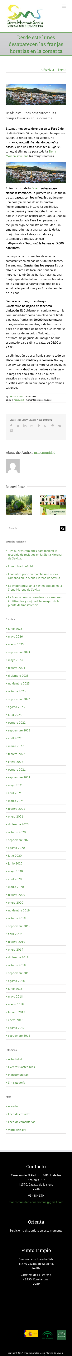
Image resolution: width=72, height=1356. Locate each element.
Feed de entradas (19, 1114)
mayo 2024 (15, 660)
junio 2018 (15, 988)
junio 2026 (15, 628)
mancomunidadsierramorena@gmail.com (36, 1202)
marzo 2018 (16, 1004)
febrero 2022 (16, 754)
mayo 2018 (15, 996)
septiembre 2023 (19, 699)
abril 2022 (15, 738)
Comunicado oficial (20, 566)
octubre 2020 (17, 832)
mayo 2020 (15, 871)
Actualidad (19, 399)
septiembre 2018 (19, 973)
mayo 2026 (15, 636)
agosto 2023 (16, 707)
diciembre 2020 (18, 824)
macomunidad (15, 396)
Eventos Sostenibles (21, 1067)
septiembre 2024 (19, 652)
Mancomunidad (18, 1075)
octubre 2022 (17, 722)
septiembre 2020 (19, 840)
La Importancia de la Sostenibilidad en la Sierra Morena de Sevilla (35, 587)
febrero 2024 (16, 668)
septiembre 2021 (19, 777)
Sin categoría (16, 1082)
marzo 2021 (16, 801)
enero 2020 (15, 902)
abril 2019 (15, 934)
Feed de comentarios (21, 1122)
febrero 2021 (16, 808)
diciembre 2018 (18, 957)
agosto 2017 (16, 1028)
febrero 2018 (16, 1012)
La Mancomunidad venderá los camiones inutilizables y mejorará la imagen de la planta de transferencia (35, 601)
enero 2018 (15, 1020)
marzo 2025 (16, 644)
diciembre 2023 (18, 675)
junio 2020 (15, 863)
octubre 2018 (17, 965)
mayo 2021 (15, 785)
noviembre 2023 (19, 683)
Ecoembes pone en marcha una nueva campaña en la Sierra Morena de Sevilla (34, 576)
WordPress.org (17, 1130)
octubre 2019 (17, 918)
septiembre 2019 (19, 926)
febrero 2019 (16, 942)
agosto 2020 (16, 848)
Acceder (13, 1106)
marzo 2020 (16, 887)
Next (61, 69)
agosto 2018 (16, 981)
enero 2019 (15, 949)
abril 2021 (15, 793)
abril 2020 (15, 879)
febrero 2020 (16, 895)
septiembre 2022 (19, 730)
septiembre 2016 (19, 1035)
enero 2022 (15, 762)
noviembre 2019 (19, 910)
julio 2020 (15, 855)
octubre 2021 (17, 769)
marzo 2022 (16, 746)
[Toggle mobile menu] (64, 6)
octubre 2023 (17, 691)
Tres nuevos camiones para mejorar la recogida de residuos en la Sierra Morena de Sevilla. (35, 554)
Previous (49, 69)
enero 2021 (15, 816)
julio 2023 (15, 715)
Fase (34, 188)
